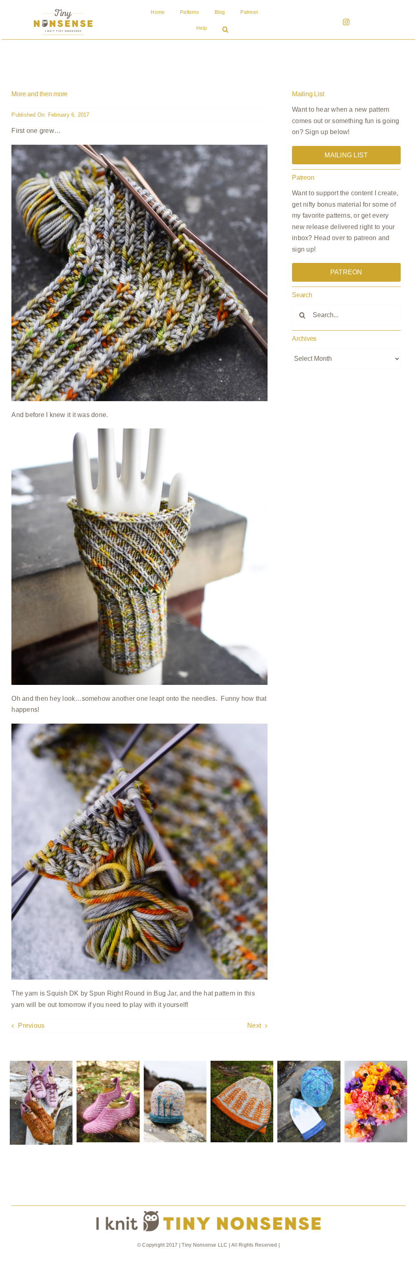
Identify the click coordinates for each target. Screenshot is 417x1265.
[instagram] (346, 22)
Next (254, 1025)
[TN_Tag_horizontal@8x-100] (208, 1208)
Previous (31, 1025)
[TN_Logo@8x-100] (63, 9)
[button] (225, 30)
